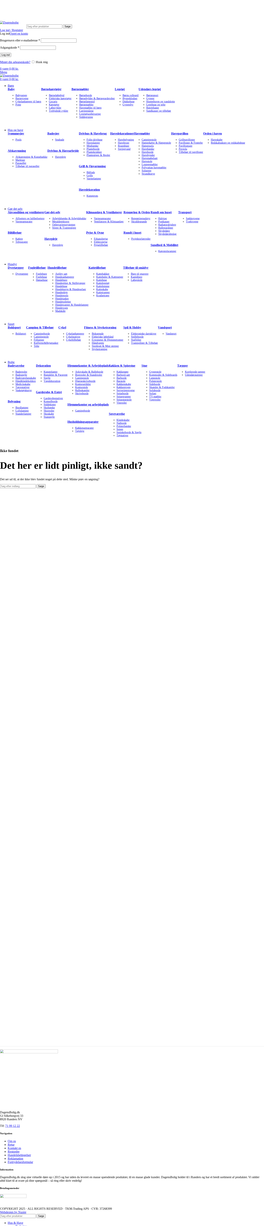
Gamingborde (82, 410)
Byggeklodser (130, 98)
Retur (11, 1144)
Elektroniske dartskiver (143, 333)
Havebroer (123, 142)
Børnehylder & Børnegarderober (97, 98)
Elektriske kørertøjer (60, 98)
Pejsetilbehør (101, 245)
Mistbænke (92, 145)
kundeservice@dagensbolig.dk (18, 5)
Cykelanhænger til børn (28, 101)
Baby (11, 89)
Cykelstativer (73, 336)
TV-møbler (155, 396)
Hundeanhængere (64, 276)
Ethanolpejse (101, 238)
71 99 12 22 (54, 5)
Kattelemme (102, 286)
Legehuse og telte (155, 104)
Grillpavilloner (187, 139)
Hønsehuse (42, 280)
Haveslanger (93, 142)
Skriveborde (82, 393)
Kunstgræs (92, 195)
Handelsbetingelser (19, 1155)
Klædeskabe (123, 420)
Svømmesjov (16, 133)
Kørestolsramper (167, 251)
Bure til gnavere (139, 273)
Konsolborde (51, 401)
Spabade (59, 139)
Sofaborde (154, 390)
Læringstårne (86, 110)
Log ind (6, 54)
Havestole (147, 161)
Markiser (20, 160)
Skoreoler (49, 410)
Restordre (14, 1151)
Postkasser (163, 221)
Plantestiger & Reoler (98, 155)
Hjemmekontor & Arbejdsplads (88, 365)
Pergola (183, 149)
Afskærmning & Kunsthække (31, 156)
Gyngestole (155, 371)
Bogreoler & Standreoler (88, 374)
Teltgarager (21, 241)
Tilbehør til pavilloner (191, 152)
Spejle (47, 378)
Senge (120, 429)
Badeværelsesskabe (25, 378)
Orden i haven (212, 133)
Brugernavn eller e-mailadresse (20, 40)
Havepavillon (179, 133)
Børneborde (85, 95)
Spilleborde (137, 336)
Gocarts (53, 101)
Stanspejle (49, 416)
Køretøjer (54, 104)
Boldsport (14, 327)
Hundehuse (61, 286)
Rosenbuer (123, 145)
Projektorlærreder (141, 238)
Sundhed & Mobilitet (164, 245)
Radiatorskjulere (167, 224)
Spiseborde (123, 393)
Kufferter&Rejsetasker (46, 342)
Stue (144, 365)
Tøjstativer (122, 435)
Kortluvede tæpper (195, 371)
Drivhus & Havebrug (93, 133)
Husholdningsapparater (83, 421)
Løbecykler (55, 107)
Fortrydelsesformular (20, 1162)
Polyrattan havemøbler (154, 167)
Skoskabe (49, 413)
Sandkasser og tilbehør (158, 110)
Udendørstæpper (194, 374)
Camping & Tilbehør (40, 327)
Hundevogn (61, 307)
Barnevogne (21, 98)
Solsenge (146, 170)
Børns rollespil (131, 95)
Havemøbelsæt (150, 158)
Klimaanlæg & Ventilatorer (104, 212)
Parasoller (20, 163)
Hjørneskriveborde (85, 381)
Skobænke (49, 407)
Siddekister (50, 404)
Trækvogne (192, 221)
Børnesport (152, 95)
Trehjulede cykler (58, 110)
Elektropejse (100, 241)
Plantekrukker (94, 152)
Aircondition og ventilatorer (26, 212)
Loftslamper (22, 410)
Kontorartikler (83, 384)
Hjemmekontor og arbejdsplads (88, 404)
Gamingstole (82, 378)
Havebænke (148, 149)
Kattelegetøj (102, 283)
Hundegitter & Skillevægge (70, 283)
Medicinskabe (22, 384)
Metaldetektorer (60, 221)
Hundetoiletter (63, 301)
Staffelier (136, 339)
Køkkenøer (123, 371)
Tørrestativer (22, 387)
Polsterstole (155, 381)
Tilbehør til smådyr (135, 267)
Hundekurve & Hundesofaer (70, 289)
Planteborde (93, 149)
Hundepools (61, 295)
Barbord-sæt (123, 374)
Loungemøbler (150, 164)
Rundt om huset (161, 212)
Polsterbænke (124, 426)
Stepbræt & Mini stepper (105, 346)
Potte (18, 104)
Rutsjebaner (152, 107)
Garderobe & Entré (49, 392)
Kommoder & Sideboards (163, 374)
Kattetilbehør (97, 267)
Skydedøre (164, 230)
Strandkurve (148, 173)
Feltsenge (39, 339)
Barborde (122, 378)
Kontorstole (81, 387)
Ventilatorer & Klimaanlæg (108, 221)
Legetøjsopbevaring (90, 113)
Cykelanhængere (75, 333)
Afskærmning (17, 150)
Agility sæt (61, 273)
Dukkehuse (129, 101)
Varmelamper (94, 178)
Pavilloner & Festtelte (191, 142)
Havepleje (60, 156)
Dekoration (43, 365)
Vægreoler (155, 399)
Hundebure (61, 280)
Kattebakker (102, 273)
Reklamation (15, 1158)
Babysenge (21, 95)
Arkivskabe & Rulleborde (89, 371)
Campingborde (42, 333)
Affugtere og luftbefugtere (29, 218)
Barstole (121, 381)
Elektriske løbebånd (102, 336)
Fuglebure (41, 273)
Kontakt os (14, 1148)
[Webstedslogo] (9, 22)
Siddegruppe (86, 117)
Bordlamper (21, 407)
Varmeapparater (23, 221)
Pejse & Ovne (95, 232)
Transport (185, 212)
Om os (12, 1141)
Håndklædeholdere (25, 381)
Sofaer (152, 393)
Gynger (150, 98)
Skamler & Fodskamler (162, 387)
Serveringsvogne (126, 390)
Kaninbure (136, 276)
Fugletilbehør (37, 267)
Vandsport (165, 327)
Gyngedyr (128, 104)
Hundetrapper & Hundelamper (72, 304)
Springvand (124, 149)
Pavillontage (185, 145)
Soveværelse (117, 413)
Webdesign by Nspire (13, 1212)
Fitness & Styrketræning (100, 327)
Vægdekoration (52, 381)
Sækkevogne (193, 218)
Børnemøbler (80, 89)
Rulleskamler (82, 390)
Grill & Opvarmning (92, 166)
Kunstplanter (51, 371)
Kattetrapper (103, 292)
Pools (18, 139)
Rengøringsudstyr (140, 218)
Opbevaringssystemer (63, 224)
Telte (36, 346)
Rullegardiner (165, 227)
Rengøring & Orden (136, 212)
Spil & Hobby (132, 327)
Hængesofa (148, 145)
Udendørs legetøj (150, 89)
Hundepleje (61, 292)
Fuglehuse (41, 276)
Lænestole (154, 378)
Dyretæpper (16, 267)
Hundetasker (62, 298)
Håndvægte (98, 342)
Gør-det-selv (52, 212)
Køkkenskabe (124, 384)
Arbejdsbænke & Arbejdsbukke (69, 218)
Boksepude (98, 333)
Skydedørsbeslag (167, 234)
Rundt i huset (132, 232)
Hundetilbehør (57, 267)
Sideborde (154, 384)
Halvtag (162, 218)
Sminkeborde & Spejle (129, 432)
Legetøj (120, 89)
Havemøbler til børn (90, 107)
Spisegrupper (124, 396)
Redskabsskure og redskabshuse (228, 142)
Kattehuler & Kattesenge (109, 276)
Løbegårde (136, 280)
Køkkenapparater (84, 427)
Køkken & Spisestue (122, 365)
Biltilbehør (15, 232)
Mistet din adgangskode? (15, 62)
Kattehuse (101, 280)
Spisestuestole (124, 399)
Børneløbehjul (56, 95)
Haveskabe (216, 139)
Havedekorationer (122, 133)
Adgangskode (9, 47)
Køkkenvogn (123, 387)
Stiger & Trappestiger (64, 227)
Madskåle (60, 311)
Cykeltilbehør (73, 339)
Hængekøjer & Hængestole (156, 142)
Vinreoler (122, 402)
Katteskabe (102, 289)
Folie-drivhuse (94, 139)
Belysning (14, 401)
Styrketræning (99, 349)
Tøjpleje (79, 431)
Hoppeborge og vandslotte (160, 101)
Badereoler (21, 371)
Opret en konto (19, 33)
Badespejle (21, 374)
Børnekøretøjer (51, 89)
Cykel (62, 327)
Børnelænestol (87, 101)
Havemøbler (142, 133)
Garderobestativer (53, 398)
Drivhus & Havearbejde (63, 150)
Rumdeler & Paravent (55, 374)
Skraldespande (139, 221)
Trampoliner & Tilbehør (144, 342)
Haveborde (147, 152)
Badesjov (53, 133)
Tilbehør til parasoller (27, 166)
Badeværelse (16, 365)
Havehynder (148, 155)
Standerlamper (23, 413)
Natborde (122, 423)
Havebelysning (126, 139)
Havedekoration (89, 189)
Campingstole (149, 139)
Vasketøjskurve (23, 390)
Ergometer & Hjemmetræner (107, 339)
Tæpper (182, 365)
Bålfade (91, 172)
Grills (90, 175)
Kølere (19, 238)
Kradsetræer (102, 295)
